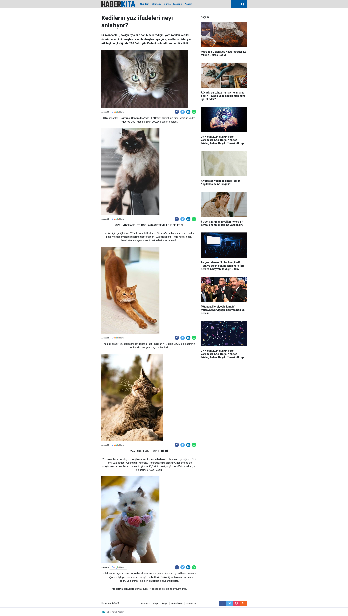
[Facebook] (177, 112)
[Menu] (234, 4)
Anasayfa (145, 603)
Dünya (167, 4)
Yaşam (188, 4)
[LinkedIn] (188, 112)
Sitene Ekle (191, 603)
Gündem (144, 4)
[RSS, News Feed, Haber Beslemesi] (243, 603)
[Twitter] (182, 112)
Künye (155, 603)
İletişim (165, 603)
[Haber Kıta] (118, 4)
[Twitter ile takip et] (229, 603)
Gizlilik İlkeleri (177, 603)
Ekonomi (156, 4)
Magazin (177, 4)
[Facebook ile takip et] (222, 603)
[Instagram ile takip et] (236, 603)
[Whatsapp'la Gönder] (194, 112)
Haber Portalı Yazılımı (115, 612)
